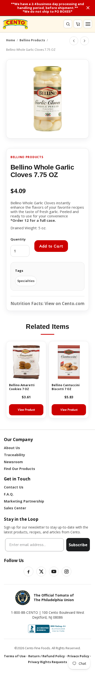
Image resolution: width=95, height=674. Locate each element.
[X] (41, 571)
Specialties (26, 281)
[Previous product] (73, 40)
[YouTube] (54, 571)
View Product (26, 410)
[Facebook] (28, 571)
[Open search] (68, 24)
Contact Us (13, 487)
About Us (12, 447)
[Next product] (84, 40)
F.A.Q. (9, 494)
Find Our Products (19, 468)
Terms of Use (15, 656)
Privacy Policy (78, 656)
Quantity (18, 239)
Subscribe (78, 544)
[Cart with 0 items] (78, 24)
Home (10, 40)
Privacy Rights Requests (47, 662)
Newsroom (13, 462)
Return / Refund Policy (46, 656)
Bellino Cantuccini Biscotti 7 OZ (66, 387)
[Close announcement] (88, 7)
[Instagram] (66, 571)
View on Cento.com (65, 303)
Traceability (14, 454)
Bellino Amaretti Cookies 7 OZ (22, 387)
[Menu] (88, 24)
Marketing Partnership (24, 501)
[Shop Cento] (15, 24)
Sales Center (15, 508)
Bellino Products (32, 40)
